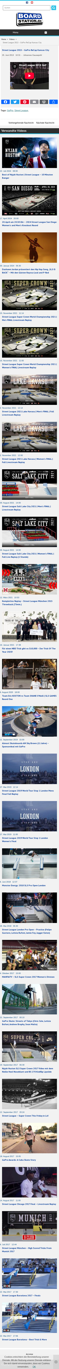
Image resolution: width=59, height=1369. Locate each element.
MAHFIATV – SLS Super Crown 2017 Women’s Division (28, 976)
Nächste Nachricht (45, 123)
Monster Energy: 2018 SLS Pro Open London (24, 885)
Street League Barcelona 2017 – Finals (21, 1295)
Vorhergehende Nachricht (21, 123)
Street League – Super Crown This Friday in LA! (25, 1115)
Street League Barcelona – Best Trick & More (24, 1339)
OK (34, 1367)
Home (3, 39)
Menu (15, 32)
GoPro (10, 110)
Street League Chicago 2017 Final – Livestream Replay (29, 1204)
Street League (21, 110)
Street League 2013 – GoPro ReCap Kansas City (25, 50)
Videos (12, 39)
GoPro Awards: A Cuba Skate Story (19, 1159)
